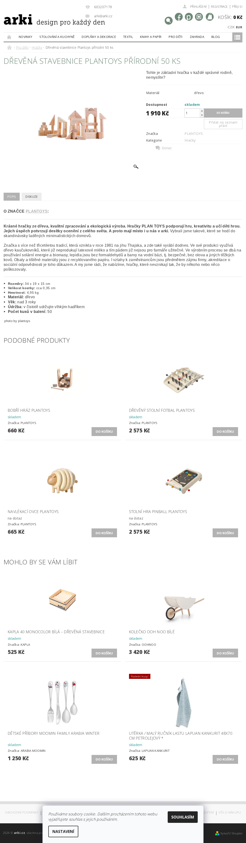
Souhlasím (182, 817)
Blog (215, 37)
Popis (11, 197)
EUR (239, 27)
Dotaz (167, 148)
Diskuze (31, 197)
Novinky (25, 37)
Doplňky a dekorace (99, 37)
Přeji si (237, 7)
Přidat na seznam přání (223, 124)
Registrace (219, 7)
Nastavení (63, 831)
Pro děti (176, 37)
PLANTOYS (193, 133)
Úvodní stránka (9, 37)
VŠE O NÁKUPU (230, 812)
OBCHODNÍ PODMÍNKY (21, 812)
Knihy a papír (150, 37)
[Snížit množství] (202, 115)
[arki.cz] (41, 26)
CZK (231, 26)
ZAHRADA (197, 37)
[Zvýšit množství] (202, 110)
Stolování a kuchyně (56, 37)
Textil (128, 37)
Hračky (190, 140)
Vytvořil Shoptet (231, 833)
